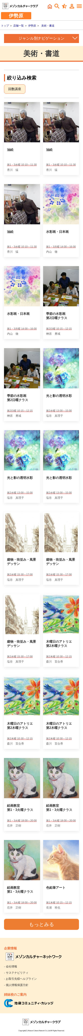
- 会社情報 (10, 966)
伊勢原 (32, 25)
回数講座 (14, 89)
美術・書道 (47, 25)
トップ (5, 25)
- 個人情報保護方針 (16, 985)
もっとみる (41, 924)
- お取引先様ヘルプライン (20, 978)
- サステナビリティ (16, 972)
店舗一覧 (18, 25)
